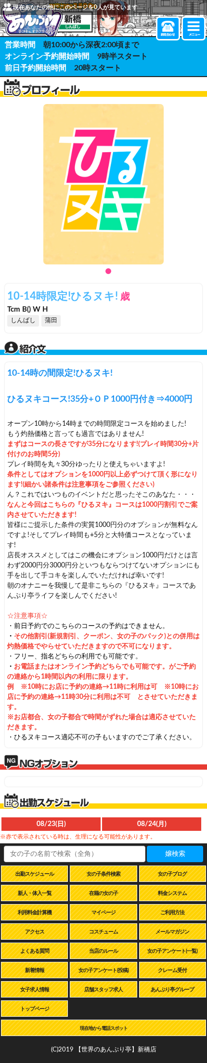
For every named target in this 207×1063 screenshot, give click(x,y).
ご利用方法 (172, 912)
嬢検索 (175, 854)
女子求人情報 (34, 989)
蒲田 (51, 320)
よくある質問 (34, 951)
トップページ (34, 1008)
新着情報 (34, 970)
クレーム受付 (172, 970)
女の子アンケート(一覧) (172, 951)
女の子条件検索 (103, 874)
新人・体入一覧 (35, 893)
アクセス (34, 931)
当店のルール (103, 951)
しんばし (23, 320)
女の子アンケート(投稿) (103, 970)
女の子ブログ (172, 874)
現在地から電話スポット (104, 1028)
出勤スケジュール (34, 874)
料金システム (172, 893)
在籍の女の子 (103, 893)
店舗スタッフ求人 (103, 989)
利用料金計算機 (35, 912)
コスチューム (103, 931)
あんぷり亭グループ (172, 989)
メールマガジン (172, 931)
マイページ (103, 912)
